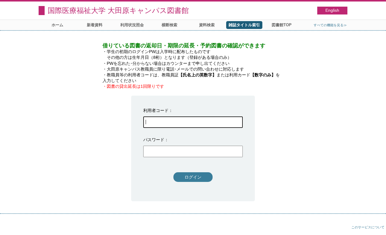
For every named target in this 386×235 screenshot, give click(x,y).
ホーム (57, 25)
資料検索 (207, 25)
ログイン (193, 177)
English (332, 10)
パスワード (153, 139)
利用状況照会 (132, 25)
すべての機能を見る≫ (330, 25)
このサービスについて (367, 227)
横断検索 (169, 25)
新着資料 (95, 25)
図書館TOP (282, 25)
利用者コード (156, 110)
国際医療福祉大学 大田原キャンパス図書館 (118, 10)
